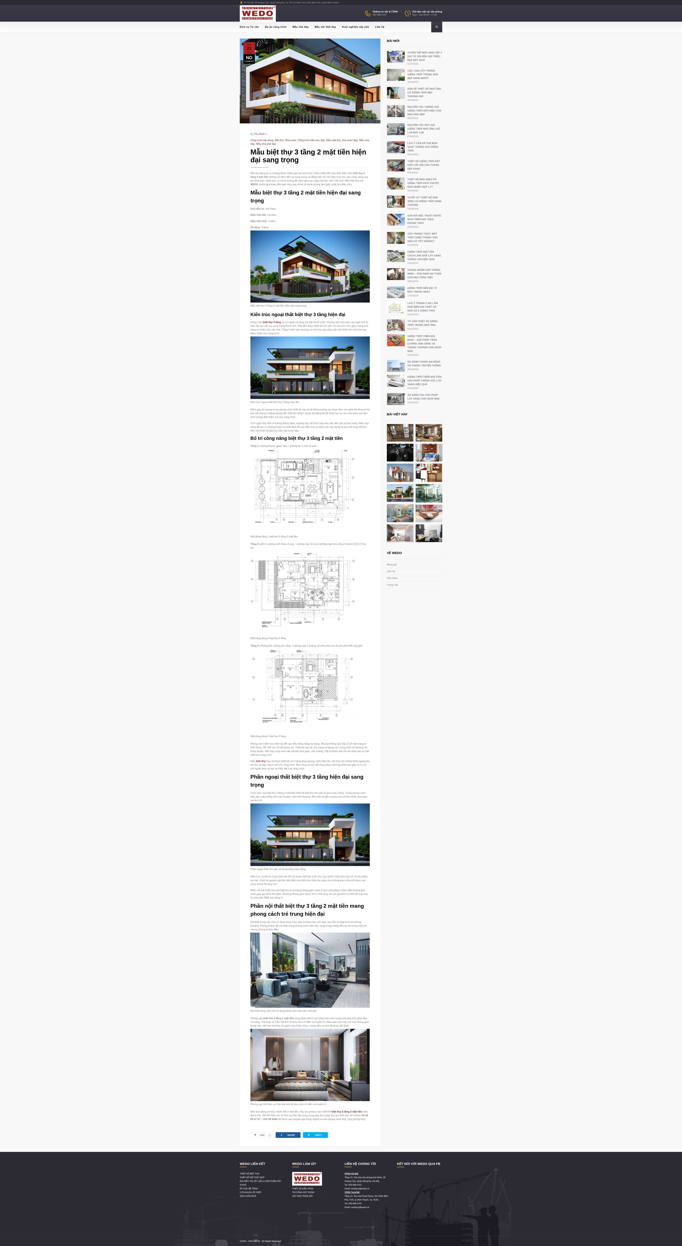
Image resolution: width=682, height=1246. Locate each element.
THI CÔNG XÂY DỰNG (303, 1192)
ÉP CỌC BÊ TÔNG (249, 1188)
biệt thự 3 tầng (272, 322)
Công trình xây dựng (262, 140)
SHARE (287, 1135)
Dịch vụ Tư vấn (249, 27)
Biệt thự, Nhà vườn (285, 140)
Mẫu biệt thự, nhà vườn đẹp (342, 140)
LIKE (265, 1135)
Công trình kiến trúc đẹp (311, 140)
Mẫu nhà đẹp (301, 27)
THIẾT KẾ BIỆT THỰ (249, 1173)
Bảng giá (392, 564)
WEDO (257, 1241)
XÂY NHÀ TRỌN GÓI (302, 1196)
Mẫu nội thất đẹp (325, 27)
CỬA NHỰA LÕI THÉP (250, 1192)
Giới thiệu (392, 578)
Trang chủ (392, 584)
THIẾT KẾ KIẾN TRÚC (303, 1188)
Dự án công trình (275, 27)
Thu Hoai (259, 133)
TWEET (314, 1135)
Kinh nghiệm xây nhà (355, 27)
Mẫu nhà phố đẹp (266, 143)
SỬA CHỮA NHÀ (248, 1196)
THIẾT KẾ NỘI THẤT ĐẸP (252, 1177)
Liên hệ (379, 27)
